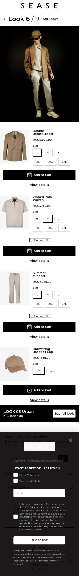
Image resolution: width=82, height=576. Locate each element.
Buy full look (64, 413)
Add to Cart (43, 175)
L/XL (52, 370)
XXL (50, 161)
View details (39, 184)
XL (38, 161)
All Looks (51, 19)
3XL (64, 161)
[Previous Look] (4, 19)
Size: (36, 146)
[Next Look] (43, 19)
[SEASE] (39, 5)
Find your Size (42, 240)
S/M (38, 370)
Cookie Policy (37, 561)
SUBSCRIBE (39, 540)
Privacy (25, 561)
